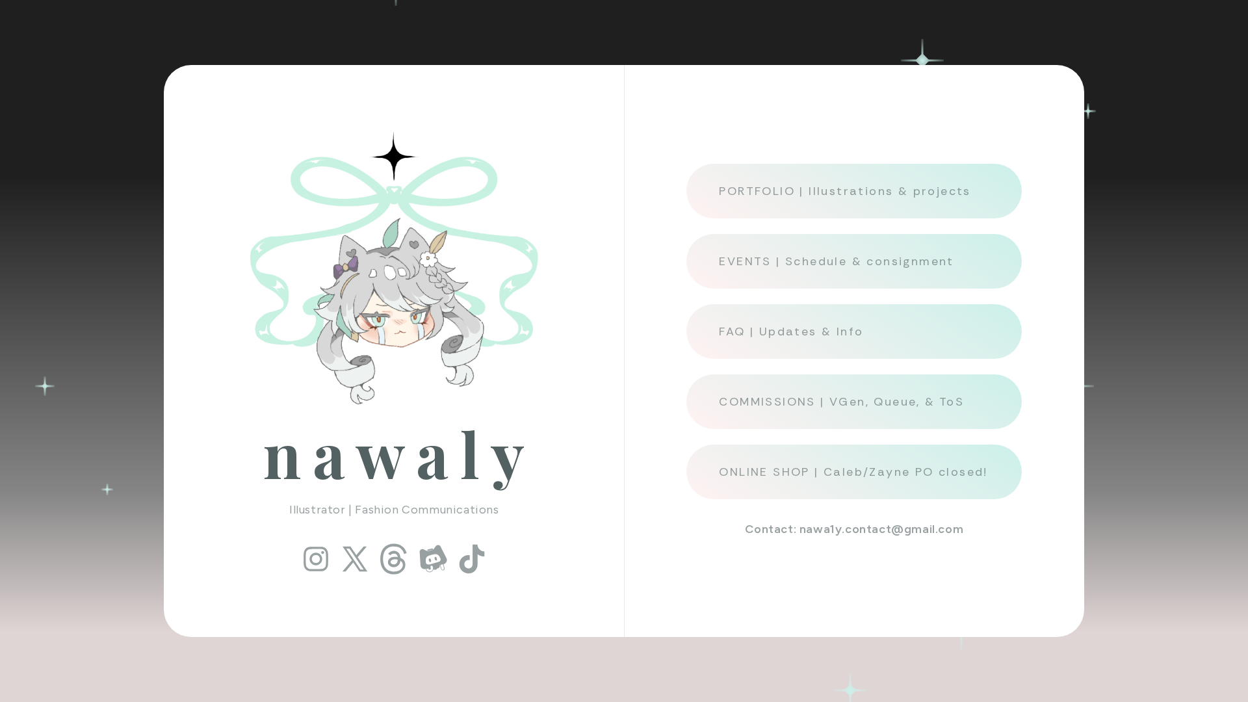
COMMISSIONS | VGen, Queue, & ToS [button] (841, 402)
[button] (316, 559)
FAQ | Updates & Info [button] (791, 331)
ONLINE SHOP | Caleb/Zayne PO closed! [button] (853, 472)
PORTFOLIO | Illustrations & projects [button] (844, 191)
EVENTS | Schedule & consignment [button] (836, 261)
